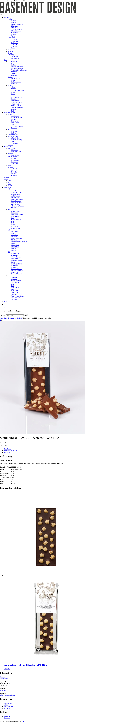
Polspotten (14, 265)
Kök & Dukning (12, 61)
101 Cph (14, 190)
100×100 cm (15, 46)
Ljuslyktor (14, 26)
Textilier (10, 77)
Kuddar (10, 53)
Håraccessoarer (12, 156)
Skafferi (10, 85)
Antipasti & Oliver (16, 102)
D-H (9, 209)
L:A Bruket (14, 236)
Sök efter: (3, 315)
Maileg (13, 243)
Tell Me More (15, 291)
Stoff (12, 286)
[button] (1, 320)
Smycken (10, 167)
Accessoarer (7, 146)
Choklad (13, 89)
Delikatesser (12, 318)
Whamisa (14, 299)
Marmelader (15, 100)
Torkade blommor (16, 29)
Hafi (12, 223)
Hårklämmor (15, 160)
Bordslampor (15, 58)
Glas (12, 63)
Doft (9, 129)
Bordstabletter (15, 78)
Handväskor (11, 148)
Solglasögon (15, 155)
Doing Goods (15, 211)
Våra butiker (3, 678)
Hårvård (13, 119)
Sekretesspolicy (8, 706)
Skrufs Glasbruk (16, 281)
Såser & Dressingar (17, 107)
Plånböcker (14, 150)
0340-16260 (3, 690)
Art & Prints (11, 38)
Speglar (10, 185)
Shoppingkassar (16, 151)
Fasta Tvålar (15, 122)
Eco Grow (14, 213)
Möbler (6, 179)
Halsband (14, 170)
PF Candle (14, 258)
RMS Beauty (19, 126)
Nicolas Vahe (15, 253)
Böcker (13, 21)
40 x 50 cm (14, 41)
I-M (9, 230)
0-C (9, 189)
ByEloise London (16, 202)
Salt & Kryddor (16, 106)
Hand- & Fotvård (16, 117)
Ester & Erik (15, 216)
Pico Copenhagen (16, 264)
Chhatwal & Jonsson (17, 206)
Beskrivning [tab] (7, 449)
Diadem (13, 158)
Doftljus (13, 22)
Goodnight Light (16, 219)
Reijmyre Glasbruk (17, 270)
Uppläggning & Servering (19, 70)
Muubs (13, 250)
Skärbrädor (14, 75)
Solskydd (14, 128)
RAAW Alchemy (16, 269)
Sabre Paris (14, 277)
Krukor (13, 34)
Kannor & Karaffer (17, 68)
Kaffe (13, 94)
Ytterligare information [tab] (10, 450)
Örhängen (14, 175)
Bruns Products (16, 201)
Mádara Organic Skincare (19, 241)
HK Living (14, 226)
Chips (13, 87)
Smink (13, 124)
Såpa (12, 141)
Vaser (13, 36)
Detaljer (10, 19)
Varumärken (7, 187)
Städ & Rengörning (13, 138)
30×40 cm (14, 39)
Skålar (13, 73)
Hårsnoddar (14, 162)
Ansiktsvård (15, 116)
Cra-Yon (13, 207)
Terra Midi (14, 292)
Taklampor (14, 56)
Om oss (2, 677)
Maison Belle (15, 245)
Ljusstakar (14, 27)
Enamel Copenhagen (17, 214)
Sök (26, 315)
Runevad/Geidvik (16, 274)
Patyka (13, 262)
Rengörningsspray (16, 139)
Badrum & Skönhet (9, 112)
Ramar (13, 48)
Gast (12, 218)
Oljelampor (14, 32)
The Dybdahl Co (16, 294)
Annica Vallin (15, 194)
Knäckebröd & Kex (17, 97)
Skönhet (10, 114)
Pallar (9, 182)
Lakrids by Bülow (16, 238)
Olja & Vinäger (16, 104)
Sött (12, 111)
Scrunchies (14, 163)
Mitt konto (7, 708)
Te (12, 95)
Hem (1, 318)
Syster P (13, 289)
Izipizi (13, 233)
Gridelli (13, 221)
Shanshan (14, 279)
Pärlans (13, 267)
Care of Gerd (15, 204)
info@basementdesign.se (7, 695)
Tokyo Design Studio (17, 296)
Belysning (11, 55)
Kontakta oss (8, 703)
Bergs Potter (15, 197)
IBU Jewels (14, 231)
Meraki (13, 248)
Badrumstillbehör (13, 136)
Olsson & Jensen (16, 257)
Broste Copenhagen (17, 199)
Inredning (7, 17)
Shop (5, 318)
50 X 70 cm (14, 43)
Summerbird (15, 287)
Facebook (7, 718)
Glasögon (10, 153)
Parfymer (14, 131)
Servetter (14, 72)
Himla (13, 224)
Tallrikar (13, 65)
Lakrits (13, 99)
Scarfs (9, 165)
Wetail (24, 721)
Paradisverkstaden (16, 260)
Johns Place (14, 235)
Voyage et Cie (15, 298)
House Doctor (15, 228)
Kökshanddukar (16, 82)
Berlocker (14, 172)
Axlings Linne (15, 196)
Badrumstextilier (12, 134)
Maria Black (15, 247)
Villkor (6, 705)
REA (5, 301)
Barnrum (6, 177)
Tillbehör (10, 145)
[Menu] (1, 14)
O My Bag (14, 255)
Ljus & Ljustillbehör (17, 24)
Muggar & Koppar (17, 66)
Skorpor (13, 109)
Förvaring (10, 51)
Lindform (14, 240)
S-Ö (9, 275)
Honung (13, 92)
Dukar (13, 80)
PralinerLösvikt (19, 90)
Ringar (13, 173)
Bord (9, 180)
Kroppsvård (14, 121)
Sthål (12, 284)
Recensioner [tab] (8, 452)
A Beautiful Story (16, 192)
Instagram (7, 716)
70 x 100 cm (15, 44)
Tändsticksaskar (16, 31)
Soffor (9, 184)
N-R (9, 252)
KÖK (5, 60)
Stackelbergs (15, 282)
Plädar (9, 49)
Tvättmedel (14, 143)
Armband (14, 168)
